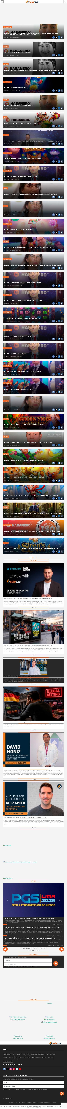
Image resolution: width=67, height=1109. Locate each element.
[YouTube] (20, 1069)
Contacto (54, 1102)
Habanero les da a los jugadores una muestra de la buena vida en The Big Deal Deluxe (33, 513)
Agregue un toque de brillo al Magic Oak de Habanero (22, 159)
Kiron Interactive (24, 1057)
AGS (16, 1057)
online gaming (8, 1061)
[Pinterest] (14, 1069)
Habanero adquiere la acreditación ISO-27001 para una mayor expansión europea (32, 531)
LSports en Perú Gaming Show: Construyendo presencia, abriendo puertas (30, 938)
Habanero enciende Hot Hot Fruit (15, 88)
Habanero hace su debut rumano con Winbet (19, 389)
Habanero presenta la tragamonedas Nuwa (19, 230)
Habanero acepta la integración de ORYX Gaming (20, 176)
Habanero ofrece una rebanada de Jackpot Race (20, 123)
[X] (7, 1069)
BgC (28, 1054)
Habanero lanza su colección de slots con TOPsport (22, 283)
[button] (65, 2)
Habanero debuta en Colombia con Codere (18, 407)
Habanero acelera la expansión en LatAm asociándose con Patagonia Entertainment (33, 265)
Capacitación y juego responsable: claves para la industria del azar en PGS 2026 (32, 927)
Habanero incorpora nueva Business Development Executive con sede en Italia (30, 194)
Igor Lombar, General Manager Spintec (43, 1054)
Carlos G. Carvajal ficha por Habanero (17, 52)
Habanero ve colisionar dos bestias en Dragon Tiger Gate (24, 425)
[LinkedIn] (17, 1069)
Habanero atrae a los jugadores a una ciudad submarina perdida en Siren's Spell (31, 549)
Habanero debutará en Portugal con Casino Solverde (22, 371)
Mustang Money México (39, 1057)
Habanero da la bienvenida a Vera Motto (17, 212)
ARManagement (8, 1057)
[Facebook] (4, 1069)
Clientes (24, 1102)
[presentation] (5, 949)
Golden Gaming (20, 1054)
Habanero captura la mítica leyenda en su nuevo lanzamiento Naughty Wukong (31, 496)
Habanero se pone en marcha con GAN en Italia (19, 336)
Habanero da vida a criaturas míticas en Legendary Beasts (24, 478)
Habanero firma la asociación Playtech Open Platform (23, 300)
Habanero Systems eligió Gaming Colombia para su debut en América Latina (29, 247)
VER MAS (34, 607)
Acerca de (17, 1102)
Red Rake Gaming (9, 1054)
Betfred (50, 1057)
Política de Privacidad (32, 1102)
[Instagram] (10, 1069)
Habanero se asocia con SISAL (14, 354)
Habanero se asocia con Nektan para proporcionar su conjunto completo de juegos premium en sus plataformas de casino (31, 34)
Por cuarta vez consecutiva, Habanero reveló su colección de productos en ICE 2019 (33, 141)
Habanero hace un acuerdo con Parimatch (18, 105)
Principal (11, 1102)
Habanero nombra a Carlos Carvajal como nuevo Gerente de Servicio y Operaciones (33, 70)
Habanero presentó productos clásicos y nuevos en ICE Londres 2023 (28, 442)
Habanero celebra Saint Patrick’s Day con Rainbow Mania (23, 460)
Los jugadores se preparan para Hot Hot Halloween (22, 318)
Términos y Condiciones (44, 1102)
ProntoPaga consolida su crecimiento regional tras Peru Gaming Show (30, 918)
